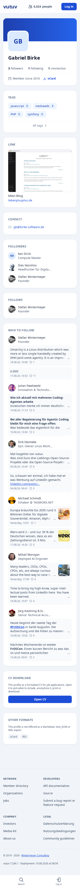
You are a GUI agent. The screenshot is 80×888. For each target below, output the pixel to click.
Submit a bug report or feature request (59, 803)
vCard (52, 78)
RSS (24, 736)
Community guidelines (58, 838)
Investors (9, 824)
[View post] (40, 355)
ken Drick (24, 254)
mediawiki (42, 106)
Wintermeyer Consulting (35, 855)
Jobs (6, 801)
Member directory (15, 786)
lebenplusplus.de (20, 200)
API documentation (56, 786)
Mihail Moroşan (29, 555)
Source (48, 793)
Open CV (40, 699)
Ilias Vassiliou (27, 265)
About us (9, 838)
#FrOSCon (17, 627)
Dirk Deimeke (27, 442)
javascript (17, 106)
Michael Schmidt (29, 498)
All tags (38, 125)
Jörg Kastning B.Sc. (31, 611)
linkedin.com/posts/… (25, 484)
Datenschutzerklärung (58, 824)
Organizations (13, 793)
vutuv (10, 6)
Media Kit (9, 831)
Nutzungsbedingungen (59, 831)
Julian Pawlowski (29, 386)
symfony (33, 114)
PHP (13, 114)
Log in (69, 6)
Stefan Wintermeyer (32, 277)
